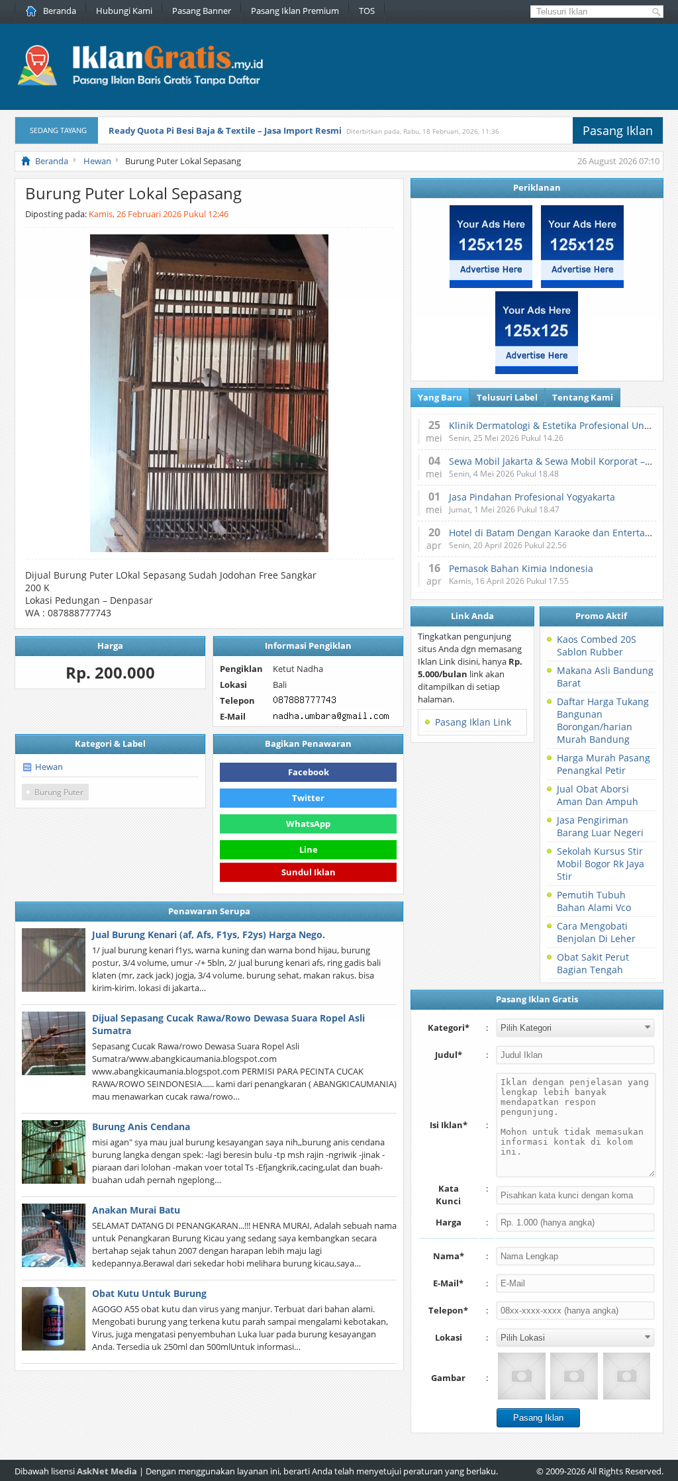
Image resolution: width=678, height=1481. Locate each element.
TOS (367, 11)
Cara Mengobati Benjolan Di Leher (596, 932)
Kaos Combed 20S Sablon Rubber (596, 645)
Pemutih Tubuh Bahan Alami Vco (594, 901)
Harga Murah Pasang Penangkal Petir (603, 764)
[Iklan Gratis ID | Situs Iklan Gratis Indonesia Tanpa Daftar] (139, 84)
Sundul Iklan (308, 875)
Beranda (59, 11)
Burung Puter (58, 792)
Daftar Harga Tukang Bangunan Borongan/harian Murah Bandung (603, 720)
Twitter (308, 798)
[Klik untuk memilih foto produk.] (521, 1376)
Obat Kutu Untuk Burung (149, 1293)
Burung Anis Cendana (141, 1126)
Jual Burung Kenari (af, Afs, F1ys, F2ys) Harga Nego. (208, 934)
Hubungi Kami (124, 11)
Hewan (49, 767)
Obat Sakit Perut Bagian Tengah (593, 963)
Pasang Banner (201, 11)
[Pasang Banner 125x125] (491, 285)
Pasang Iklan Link (473, 722)
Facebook (308, 772)
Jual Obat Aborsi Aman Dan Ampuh (597, 795)
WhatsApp (308, 824)
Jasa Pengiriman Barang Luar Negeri (600, 826)
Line (308, 849)
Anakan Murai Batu (136, 1210)
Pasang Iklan (618, 130)
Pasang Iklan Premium (295, 11)
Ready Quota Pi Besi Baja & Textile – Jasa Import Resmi (225, 130)
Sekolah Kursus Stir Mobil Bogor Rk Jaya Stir (600, 864)
